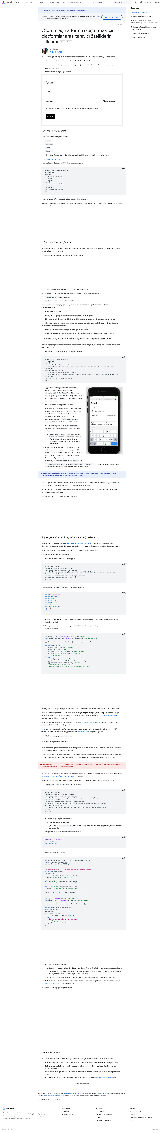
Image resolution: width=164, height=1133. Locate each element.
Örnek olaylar (100, 1117)
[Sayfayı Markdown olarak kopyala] (67, 42)
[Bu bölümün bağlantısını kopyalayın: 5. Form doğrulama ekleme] (70, 742)
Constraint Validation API (50, 776)
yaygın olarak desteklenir (68, 776)
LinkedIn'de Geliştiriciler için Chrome (141, 1117)
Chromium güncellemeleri (104, 1114)
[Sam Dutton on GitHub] (53, 52)
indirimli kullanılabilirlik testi (108, 715)
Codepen (49, 61)
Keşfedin (42, 2)
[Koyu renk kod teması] (123, 168)
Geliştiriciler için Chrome (103, 1111)
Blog (87, 2)
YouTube (132, 1114)
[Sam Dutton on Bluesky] (59, 52)
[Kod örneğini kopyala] (125, 168)
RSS (131, 1120)
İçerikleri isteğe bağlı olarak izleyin (77, 10)
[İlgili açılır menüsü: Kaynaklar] (34, 2)
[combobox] (122, 2)
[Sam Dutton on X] (51, 52)
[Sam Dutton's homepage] (61, 52)
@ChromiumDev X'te (136, 1111)
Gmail (43, 729)
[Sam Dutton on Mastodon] (56, 52)
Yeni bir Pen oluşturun (52, 159)
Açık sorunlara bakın (68, 1114)
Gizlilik (10, 1129)
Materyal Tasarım (83, 732)
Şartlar (4, 1129)
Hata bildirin (65, 1111)
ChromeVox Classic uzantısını (91, 722)
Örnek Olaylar (97, 2)
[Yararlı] (118, 24)
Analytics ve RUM (105, 1077)
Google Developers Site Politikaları (52, 1095)
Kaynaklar (29, 2)
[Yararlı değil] (121, 24)
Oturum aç (158, 2)
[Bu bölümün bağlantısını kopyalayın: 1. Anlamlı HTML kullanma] (68, 131)
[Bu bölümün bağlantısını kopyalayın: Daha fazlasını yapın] (62, 1053)
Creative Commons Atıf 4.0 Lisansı (73, 1093)
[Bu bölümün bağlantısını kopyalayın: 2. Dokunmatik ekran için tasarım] (75, 242)
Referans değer (54, 2)
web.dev (43, 25)
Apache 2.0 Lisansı (102, 1093)
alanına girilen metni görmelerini (79, 543)
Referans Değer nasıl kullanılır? (72, 2)
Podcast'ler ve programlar (103, 1120)
